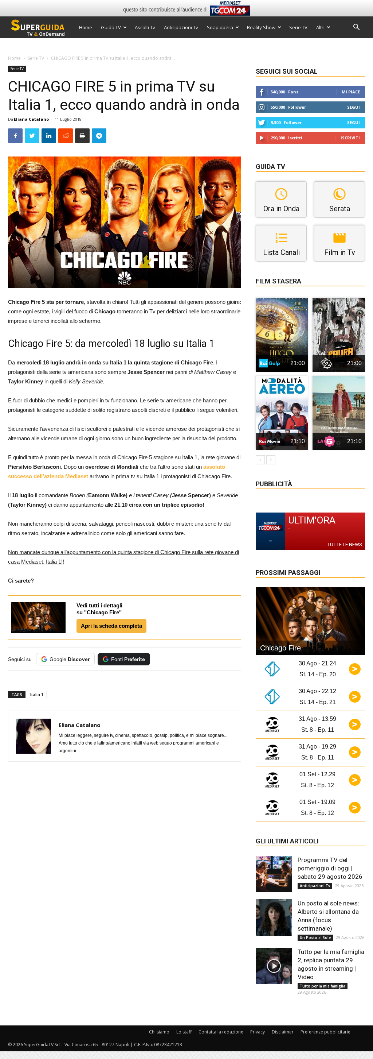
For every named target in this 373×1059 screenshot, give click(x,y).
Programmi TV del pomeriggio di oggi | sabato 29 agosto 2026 (330, 868)
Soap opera (220, 27)
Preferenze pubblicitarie (325, 1032)
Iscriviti (350, 137)
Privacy (257, 1032)
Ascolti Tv (145, 27)
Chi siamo (159, 1032)
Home (85, 27)
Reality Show (261, 27)
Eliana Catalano (31, 119)
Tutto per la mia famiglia (322, 986)
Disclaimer (283, 1032)
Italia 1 (36, 694)
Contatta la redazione (221, 1032)
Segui (353, 107)
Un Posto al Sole (315, 937)
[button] (356, 27)
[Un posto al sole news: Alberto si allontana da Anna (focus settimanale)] (274, 917)
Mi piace (351, 91)
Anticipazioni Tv (181, 27)
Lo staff (184, 1032)
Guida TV (111, 27)
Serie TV (298, 27)
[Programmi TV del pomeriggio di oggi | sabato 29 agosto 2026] (274, 874)
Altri (320, 27)
